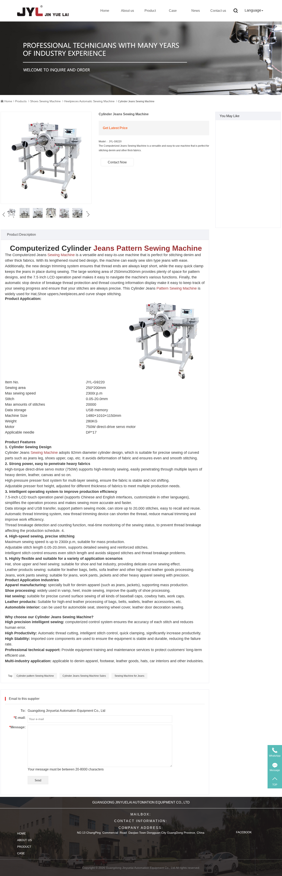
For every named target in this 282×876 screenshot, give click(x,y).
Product (150, 10)
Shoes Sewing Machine (45, 101)
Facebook (244, 832)
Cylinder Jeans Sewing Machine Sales (84, 675)
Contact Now (117, 162)
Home (104, 10)
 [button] (4, 215)
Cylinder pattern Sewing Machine (35, 675)
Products (21, 101)
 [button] (88, 215)
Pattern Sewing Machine (176, 288)
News (195, 10)
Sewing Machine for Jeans (129, 675)
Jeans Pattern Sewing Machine (147, 248)
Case (173, 10)
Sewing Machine (61, 255)
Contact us (218, 10)
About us (127, 10)
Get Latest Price (115, 128)
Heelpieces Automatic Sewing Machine (89, 101)
